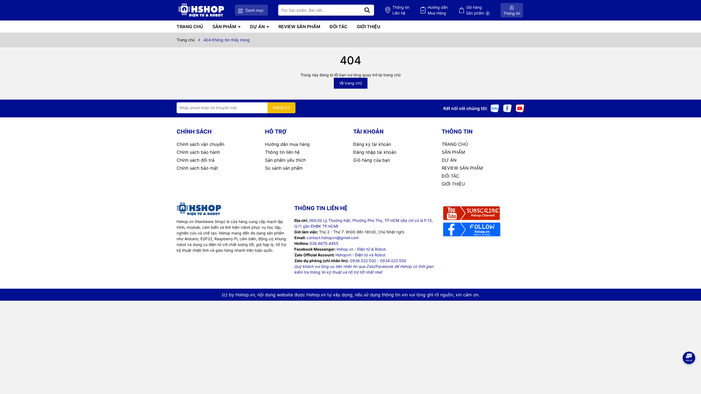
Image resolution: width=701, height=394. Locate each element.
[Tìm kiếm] (367, 10)
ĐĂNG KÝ (281, 107)
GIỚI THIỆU (368, 26)
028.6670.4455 (324, 243)
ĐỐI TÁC (338, 26)
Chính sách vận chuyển (200, 144)
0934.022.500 (393, 260)
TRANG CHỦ (190, 26)
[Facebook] (507, 108)
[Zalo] (494, 108)
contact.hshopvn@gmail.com (333, 237)
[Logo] (201, 10)
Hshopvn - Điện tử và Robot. (360, 255)
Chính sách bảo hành (198, 152)
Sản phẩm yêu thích (285, 160)
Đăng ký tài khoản (372, 144)
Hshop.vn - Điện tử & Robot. (362, 249)
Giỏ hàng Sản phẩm (477, 10)
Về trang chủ (350, 83)
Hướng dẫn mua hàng (287, 144)
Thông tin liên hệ (282, 152)
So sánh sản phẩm (284, 168)
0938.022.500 (363, 260)
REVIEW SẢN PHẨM (299, 26)
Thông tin (400, 10)
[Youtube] (520, 108)
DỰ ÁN (258, 26)
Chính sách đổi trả (195, 160)
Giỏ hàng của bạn (371, 160)
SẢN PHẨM (224, 26)
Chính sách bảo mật (197, 168)
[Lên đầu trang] (689, 372)
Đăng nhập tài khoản (374, 152)
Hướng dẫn (438, 10)
